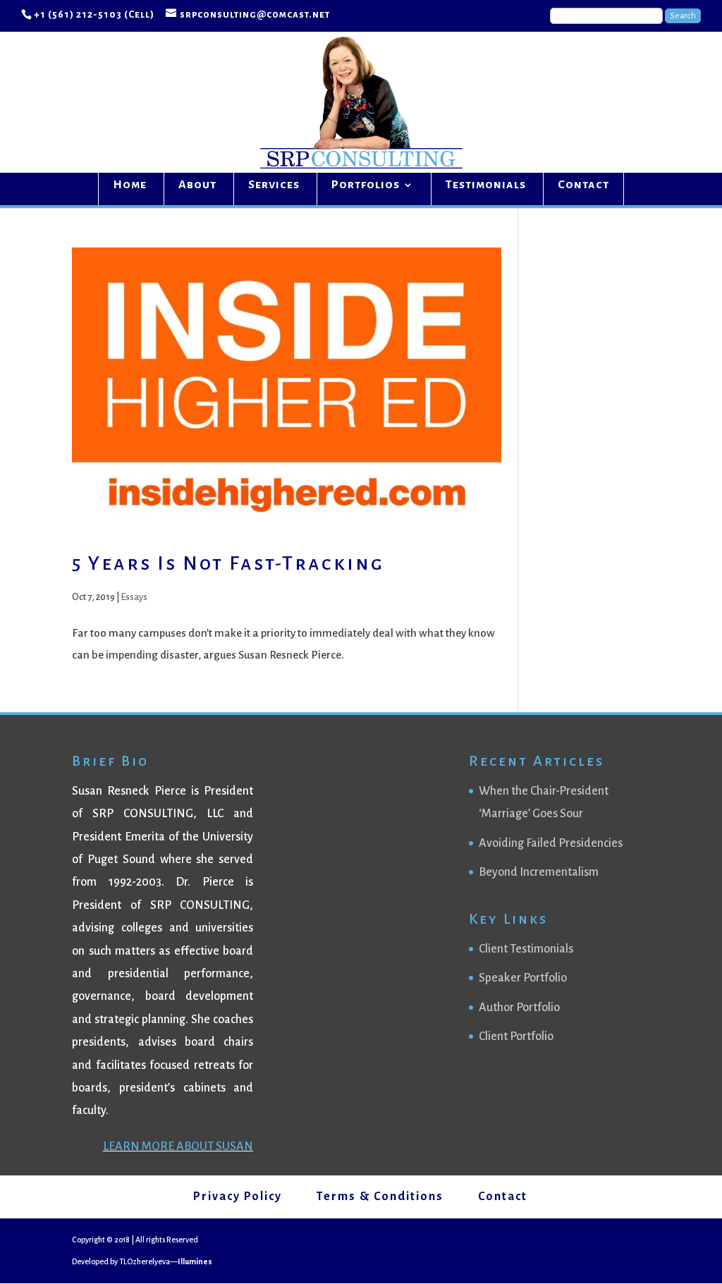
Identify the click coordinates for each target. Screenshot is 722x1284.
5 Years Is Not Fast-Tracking (228, 563)
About (197, 185)
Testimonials (486, 185)
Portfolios (365, 185)
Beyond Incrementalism (539, 872)
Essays (134, 597)
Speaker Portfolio (523, 978)
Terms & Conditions (380, 1196)
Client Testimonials (526, 949)
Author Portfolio (519, 1007)
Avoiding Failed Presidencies (551, 843)
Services (274, 185)
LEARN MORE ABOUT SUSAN (178, 1146)
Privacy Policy (237, 1196)
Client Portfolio (516, 1036)
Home (130, 185)
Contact (583, 185)
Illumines (195, 1261)
